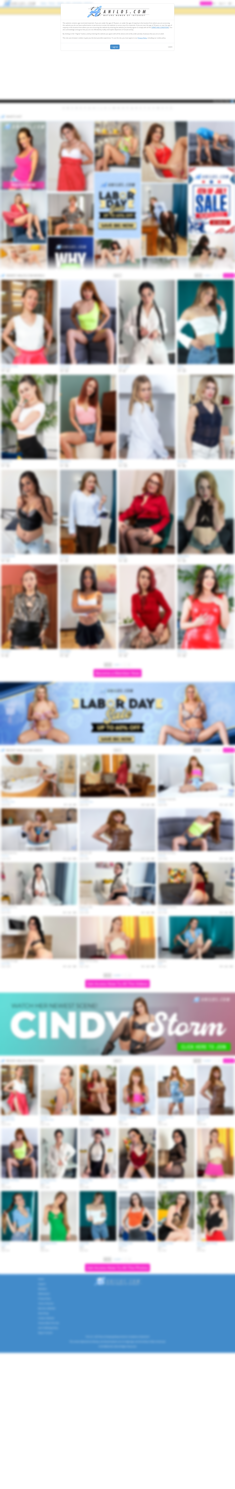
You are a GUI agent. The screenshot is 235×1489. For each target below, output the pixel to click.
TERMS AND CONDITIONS (160, 27)
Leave (170, 47)
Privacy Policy (142, 38)
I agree (115, 47)
